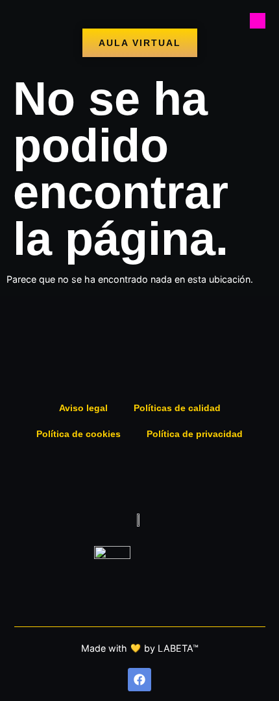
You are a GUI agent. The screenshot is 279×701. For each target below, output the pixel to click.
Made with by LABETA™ (140, 648)
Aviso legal (83, 408)
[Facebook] (139, 679)
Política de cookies (78, 434)
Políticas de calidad (177, 408)
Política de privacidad (195, 434)
